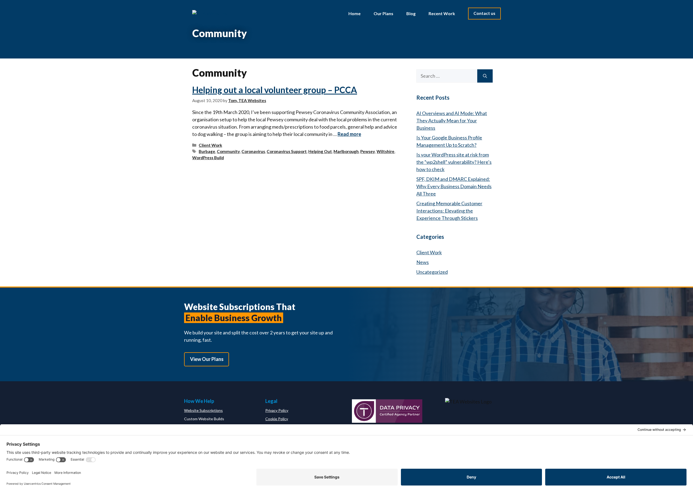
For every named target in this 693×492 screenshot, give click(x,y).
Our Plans (383, 13)
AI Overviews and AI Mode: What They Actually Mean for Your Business (451, 120)
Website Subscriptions (203, 410)
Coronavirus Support (287, 151)
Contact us (484, 13)
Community (228, 151)
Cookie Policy (276, 418)
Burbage (207, 151)
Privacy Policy (276, 410)
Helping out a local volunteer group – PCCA (274, 89)
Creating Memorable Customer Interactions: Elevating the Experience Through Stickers (449, 210)
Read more (349, 134)
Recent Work (442, 13)
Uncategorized (432, 272)
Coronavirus (253, 151)
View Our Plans (207, 359)
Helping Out (320, 151)
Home (354, 13)
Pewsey (367, 151)
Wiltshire (385, 151)
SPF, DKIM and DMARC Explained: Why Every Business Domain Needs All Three (454, 186)
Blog (411, 13)
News (422, 262)
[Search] (485, 76)
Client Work (210, 145)
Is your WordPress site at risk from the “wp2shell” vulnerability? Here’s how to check (454, 162)
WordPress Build (208, 157)
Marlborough (346, 151)
